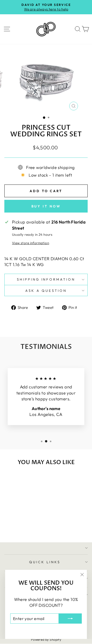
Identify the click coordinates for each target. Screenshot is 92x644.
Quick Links (44, 562)
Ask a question (46, 290)
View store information (30, 243)
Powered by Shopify (46, 639)
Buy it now (46, 206)
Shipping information (46, 279)
